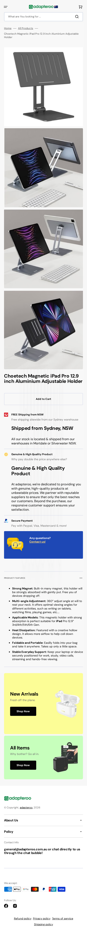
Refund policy (22, 918)
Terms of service (62, 918)
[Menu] (5, 6)
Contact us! (37, 541)
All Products (25, 28)
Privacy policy (41, 918)
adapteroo (26, 807)
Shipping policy (43, 924)
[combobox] (43, 16)
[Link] (43, 703)
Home (8, 28)
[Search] (77, 16)
